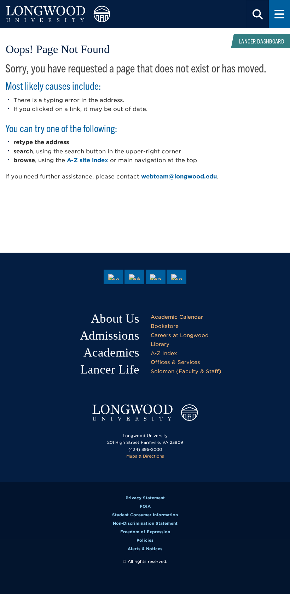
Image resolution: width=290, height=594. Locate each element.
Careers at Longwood (180, 335)
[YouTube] (176, 277)
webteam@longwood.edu (179, 176)
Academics (111, 352)
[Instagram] (156, 277)
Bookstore (165, 326)
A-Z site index (87, 160)
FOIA (145, 506)
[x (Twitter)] (134, 277)
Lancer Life (109, 369)
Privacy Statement (145, 497)
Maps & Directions (145, 456)
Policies (145, 540)
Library (160, 344)
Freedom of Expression (145, 531)
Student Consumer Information (145, 514)
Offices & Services (175, 362)
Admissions (109, 335)
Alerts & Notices (145, 548)
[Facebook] (113, 277)
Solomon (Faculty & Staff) (186, 371)
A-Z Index (164, 353)
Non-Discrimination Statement (145, 523)
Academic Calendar (177, 317)
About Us (115, 318)
